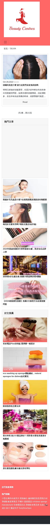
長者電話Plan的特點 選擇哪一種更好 (19, 344)
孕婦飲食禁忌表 (32, 505)
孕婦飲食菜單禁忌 (9, 502)
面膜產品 (28, 502)
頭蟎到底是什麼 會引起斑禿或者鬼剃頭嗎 (20, 85)
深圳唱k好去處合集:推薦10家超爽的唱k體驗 (22, 276)
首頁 (6, 49)
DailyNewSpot (25, 508)
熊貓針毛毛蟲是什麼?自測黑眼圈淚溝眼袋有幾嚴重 (25, 200)
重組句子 (14, 508)
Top (46, 505)
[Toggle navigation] (5, 42)
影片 (8, 508)
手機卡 (21, 502)
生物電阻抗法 (19, 505)
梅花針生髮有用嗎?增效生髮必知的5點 (19, 224)
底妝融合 (24, 498)
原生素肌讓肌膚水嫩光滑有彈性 (16, 468)
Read (25, 102)
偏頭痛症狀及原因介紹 (37, 498)
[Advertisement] (25, 151)
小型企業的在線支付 (10, 498)
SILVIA (13, 49)
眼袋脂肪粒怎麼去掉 (11, 406)
